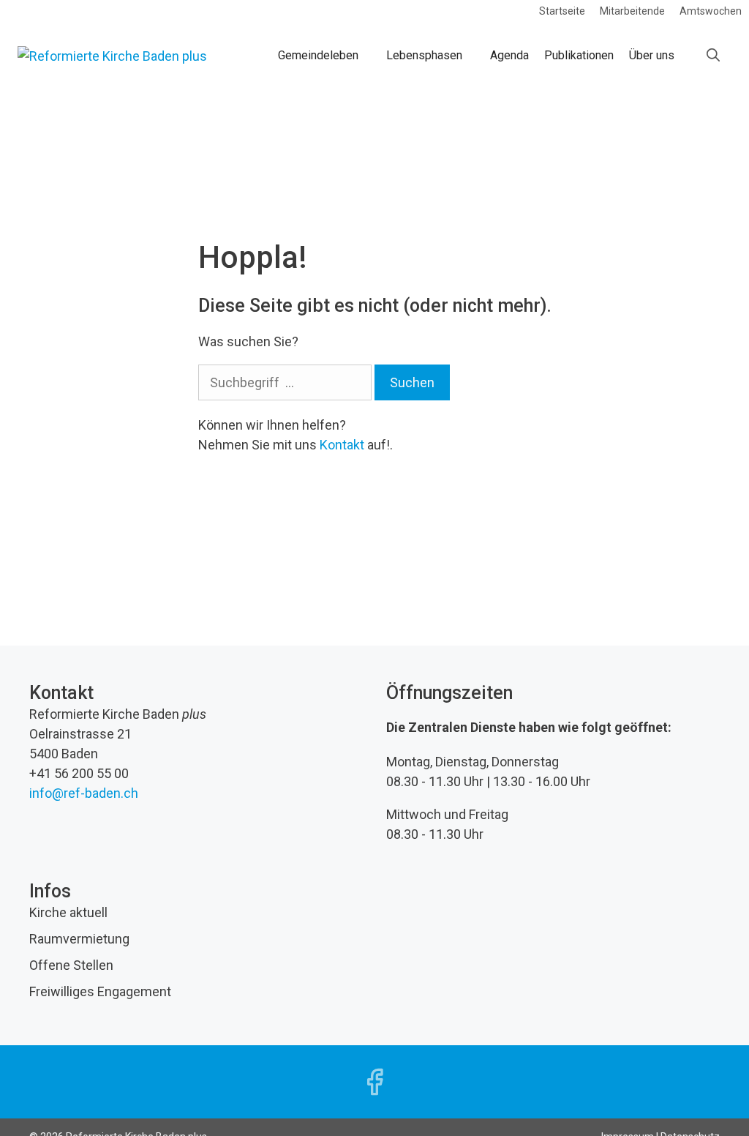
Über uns (651, 55)
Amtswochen (711, 11)
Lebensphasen (424, 55)
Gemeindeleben (318, 55)
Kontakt (342, 444)
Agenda (509, 55)
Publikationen (579, 55)
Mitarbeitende (632, 11)
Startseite (562, 11)
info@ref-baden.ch (83, 793)
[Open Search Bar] (713, 55)
